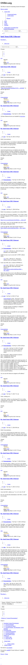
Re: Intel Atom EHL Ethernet (10, 105)
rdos (2, 531)
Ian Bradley (9, 647)
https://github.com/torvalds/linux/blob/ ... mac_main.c (13, 228)
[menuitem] (12, 14)
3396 (8, 535)
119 (8, 62)
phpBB (8, 650)
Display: (4, 602)
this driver (22, 116)
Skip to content (4, 9)
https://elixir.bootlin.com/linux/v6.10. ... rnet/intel (12, 88)
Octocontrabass (4, 97)
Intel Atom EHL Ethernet (10, 36)
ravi (1, 58)
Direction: (4, 603)
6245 (8, 101)
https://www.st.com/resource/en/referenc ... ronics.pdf (13, 220)
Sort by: (14, 602)
